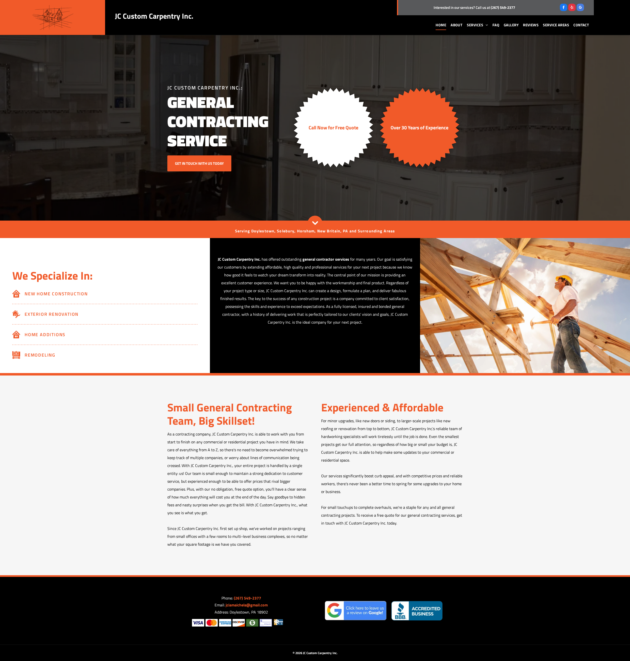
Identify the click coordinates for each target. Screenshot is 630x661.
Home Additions (45, 334)
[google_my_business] (580, 8)
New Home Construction (56, 293)
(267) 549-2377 (503, 7)
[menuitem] (438, 25)
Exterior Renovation (52, 314)
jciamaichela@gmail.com (247, 605)
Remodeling (40, 355)
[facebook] (563, 8)
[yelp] (572, 8)
